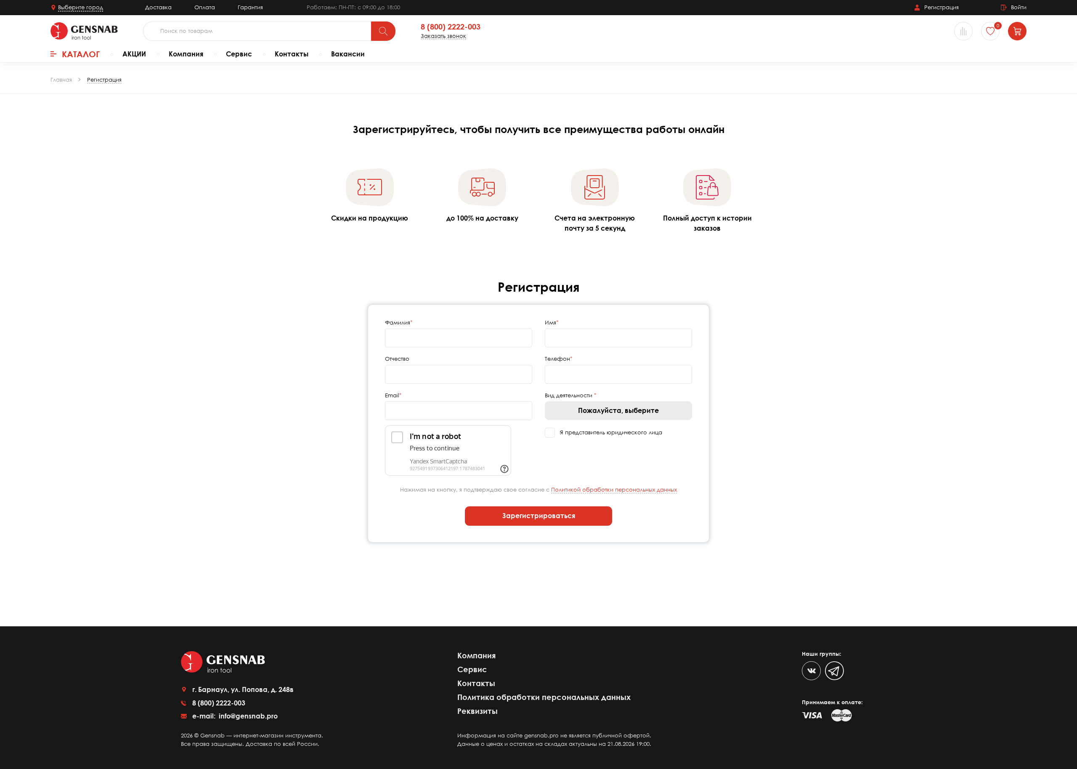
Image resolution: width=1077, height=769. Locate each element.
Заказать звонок (443, 36)
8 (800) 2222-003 (450, 27)
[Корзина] (1017, 31)
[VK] (811, 670)
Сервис (239, 54)
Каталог (81, 54)
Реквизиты (477, 711)
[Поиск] (383, 31)
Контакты (291, 54)
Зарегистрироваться (538, 515)
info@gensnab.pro (247, 716)
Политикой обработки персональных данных (614, 489)
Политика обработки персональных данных (544, 697)
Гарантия (250, 7)
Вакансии (348, 54)
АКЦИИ (134, 54)
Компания (186, 54)
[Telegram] (834, 670)
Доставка (158, 7)
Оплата (204, 7)
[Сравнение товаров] (963, 31)
